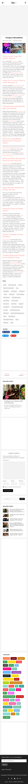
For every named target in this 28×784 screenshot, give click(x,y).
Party (5, 661)
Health (18, 689)
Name (5, 480)
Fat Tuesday (6, 300)
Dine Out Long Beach (8, 288)
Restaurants (6, 713)
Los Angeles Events (8, 679)
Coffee (5, 665)
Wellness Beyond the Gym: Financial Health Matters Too (16, 530)
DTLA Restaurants (16, 297)
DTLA (5, 294)
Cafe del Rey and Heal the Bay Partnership (14, 107)
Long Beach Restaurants (17, 307)
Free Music (13, 303)
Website (21, 480)
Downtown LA (7, 668)
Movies (16, 679)
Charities (6, 682)
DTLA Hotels (6, 297)
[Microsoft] (14, 778)
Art (16, 686)
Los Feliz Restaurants (15, 310)
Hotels (5, 686)
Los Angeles (6, 717)
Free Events (6, 303)
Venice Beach (7, 672)
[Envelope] (17, 778)
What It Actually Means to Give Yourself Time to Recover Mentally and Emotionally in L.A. (17, 510)
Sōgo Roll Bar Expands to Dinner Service (13, 189)
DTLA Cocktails (20, 294)
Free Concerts (14, 300)
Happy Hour (7, 675)
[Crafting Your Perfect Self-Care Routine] (6, 515)
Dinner (5, 703)
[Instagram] (11, 778)
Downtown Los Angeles (9, 696)
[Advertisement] (14, 20)
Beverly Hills (20, 696)
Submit (22, 498)
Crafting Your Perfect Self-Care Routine (17, 515)
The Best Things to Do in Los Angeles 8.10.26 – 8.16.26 (16, 534)
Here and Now (7, 239)
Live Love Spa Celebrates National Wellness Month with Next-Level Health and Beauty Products (17, 524)
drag (17, 288)
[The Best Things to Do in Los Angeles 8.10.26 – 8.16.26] (6, 534)
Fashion (11, 686)
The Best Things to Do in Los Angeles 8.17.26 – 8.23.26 (16, 519)
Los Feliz (5, 310)
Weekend (14, 658)
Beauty (11, 665)
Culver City (15, 675)
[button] (2, 3)
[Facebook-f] (8, 778)
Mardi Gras (6, 313)
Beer (19, 703)
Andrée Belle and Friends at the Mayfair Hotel (14, 256)
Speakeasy (5, 322)
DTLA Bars (11, 294)
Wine (5, 710)
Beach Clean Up (12, 285)
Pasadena (12, 689)
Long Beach (6, 307)
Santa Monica (12, 316)
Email (13, 480)
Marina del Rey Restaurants (17, 313)
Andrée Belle (13, 262)
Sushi (11, 322)
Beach (4, 285)
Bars (5, 693)
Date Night (11, 661)
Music (4, 316)
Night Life (11, 693)
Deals (17, 700)
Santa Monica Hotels (8, 319)
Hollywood (12, 703)
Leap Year (21, 303)
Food (13, 713)
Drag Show (21, 291)
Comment (6, 460)
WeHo (14, 668)
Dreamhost (24, 775)
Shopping (6, 700)
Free (17, 665)
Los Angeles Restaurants (16, 682)
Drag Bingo (6, 291)
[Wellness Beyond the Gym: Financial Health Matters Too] (6, 530)
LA (17, 713)
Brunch (5, 689)
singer (17, 319)
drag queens (14, 291)
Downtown (6, 658)
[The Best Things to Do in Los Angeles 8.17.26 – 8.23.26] (6, 519)
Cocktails (17, 710)
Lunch (21, 686)
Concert (20, 285)
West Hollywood (7, 707)
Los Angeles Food (16, 672)
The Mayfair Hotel (15, 263)
